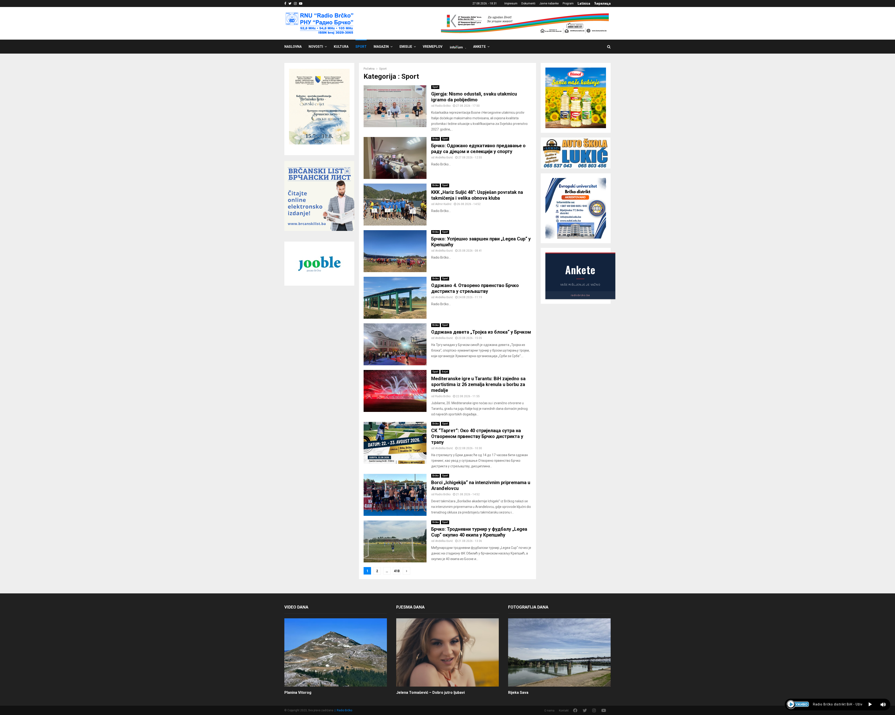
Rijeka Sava (518, 692)
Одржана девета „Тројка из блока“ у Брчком (481, 332)
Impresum (510, 3)
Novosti (316, 46)
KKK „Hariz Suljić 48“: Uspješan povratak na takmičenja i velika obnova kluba (477, 195)
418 (396, 571)
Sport (361, 46)
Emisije (405, 46)
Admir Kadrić (443, 204)
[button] (870, 704)
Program (568, 3)
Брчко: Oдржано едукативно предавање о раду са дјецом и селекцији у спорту (478, 148)
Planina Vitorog (297, 692)
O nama (549, 710)
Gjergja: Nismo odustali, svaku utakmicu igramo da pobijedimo (474, 97)
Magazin (381, 46)
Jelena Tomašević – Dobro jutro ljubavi (430, 692)
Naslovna (293, 46)
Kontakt (564, 710)
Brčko (435, 138)
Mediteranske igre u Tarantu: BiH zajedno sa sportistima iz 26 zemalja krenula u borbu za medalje (478, 384)
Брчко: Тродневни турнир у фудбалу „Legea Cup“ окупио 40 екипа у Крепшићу (479, 532)
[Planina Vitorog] (335, 652)
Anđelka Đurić (444, 157)
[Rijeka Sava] (559, 652)
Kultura (341, 46)
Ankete (479, 46)
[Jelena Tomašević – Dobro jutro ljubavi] (447, 652)
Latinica (584, 3)
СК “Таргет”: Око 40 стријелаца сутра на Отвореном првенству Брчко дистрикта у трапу (477, 436)
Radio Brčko (443, 105)
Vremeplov (432, 46)
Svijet (445, 371)
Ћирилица (602, 3)
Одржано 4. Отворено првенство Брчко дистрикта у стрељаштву (475, 288)
